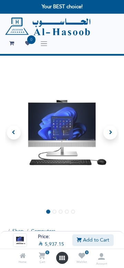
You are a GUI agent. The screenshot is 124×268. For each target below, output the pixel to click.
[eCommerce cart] (11, 43)
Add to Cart (95, 239)
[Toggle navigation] (44, 43)
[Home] (23, 256)
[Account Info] (101, 256)
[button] (13, 132)
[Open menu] (62, 258)
